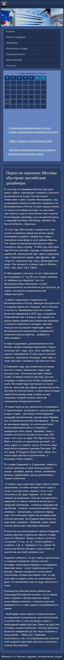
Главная (10, 31)
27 (25, 102)
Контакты (11, 65)
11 (13, 92)
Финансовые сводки (17, 48)
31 (7, 106)
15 (37, 92)
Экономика (12, 42)
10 (7, 92)
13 (25, 92)
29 (37, 102)
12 (19, 92)
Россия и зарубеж (15, 37)
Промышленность (15, 54)
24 (7, 102)
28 (31, 102)
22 (37, 97)
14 (31, 92)
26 (19, 102)
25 (13, 102)
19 (19, 97)
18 (13, 97)
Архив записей (14, 60)
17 (7, 97)
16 (43, 92)
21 (31, 97)
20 (25, 97)
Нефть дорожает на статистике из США (30, 141)
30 (43, 102)
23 (43, 97)
